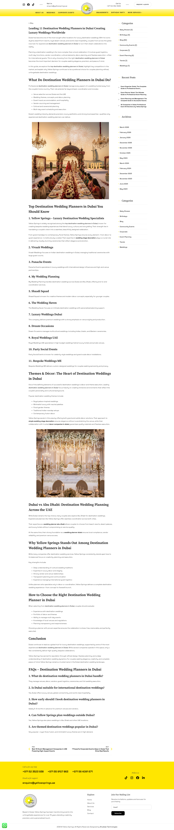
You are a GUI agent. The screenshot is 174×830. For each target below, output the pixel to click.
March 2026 (124, 127)
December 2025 (126, 143)
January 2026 (125, 137)
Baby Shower (125, 211)
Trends (122, 242)
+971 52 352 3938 (114, 6)
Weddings (123, 247)
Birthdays (123, 216)
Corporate (123, 232)
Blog (31, 23)
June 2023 (124, 184)
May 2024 (123, 158)
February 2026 (125, 132)
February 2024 (125, 168)
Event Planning (125, 237)
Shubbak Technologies (108, 827)
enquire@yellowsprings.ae (57, 6)
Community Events (127, 227)
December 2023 (126, 173)
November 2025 (126, 148)
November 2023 (126, 179)
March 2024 (124, 163)
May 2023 (123, 189)
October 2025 (125, 153)
